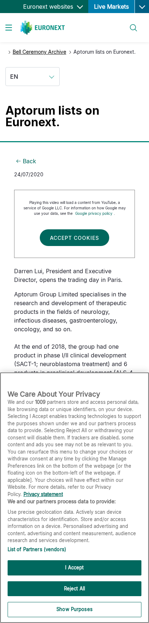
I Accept (74, 567)
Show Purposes (74, 609)
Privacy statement (43, 494)
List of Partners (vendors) (37, 549)
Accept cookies (74, 238)
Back (29, 161)
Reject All (74, 588)
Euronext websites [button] (49, 6)
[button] (142, 6)
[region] (74, 497)
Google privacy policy (93, 213)
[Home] (43, 27)
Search (130, 23)
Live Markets (111, 6)
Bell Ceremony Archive (39, 52)
